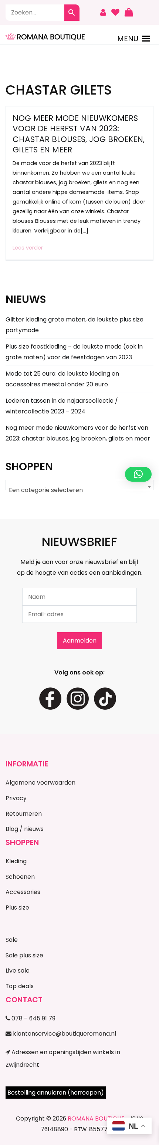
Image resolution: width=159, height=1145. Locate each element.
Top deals (20, 986)
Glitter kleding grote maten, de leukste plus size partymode (74, 324)
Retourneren (24, 813)
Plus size (17, 907)
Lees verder (28, 247)
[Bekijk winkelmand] (129, 12)
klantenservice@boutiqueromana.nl (63, 1033)
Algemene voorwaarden (40, 782)
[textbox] (79, 490)
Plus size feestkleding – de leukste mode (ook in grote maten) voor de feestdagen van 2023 (74, 352)
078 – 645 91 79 (32, 1018)
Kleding (16, 861)
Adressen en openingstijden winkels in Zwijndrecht (63, 1058)
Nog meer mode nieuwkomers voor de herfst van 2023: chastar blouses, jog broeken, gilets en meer (79, 133)
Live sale (18, 970)
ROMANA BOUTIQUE (96, 1118)
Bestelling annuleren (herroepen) (55, 1092)
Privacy (16, 798)
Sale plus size (24, 955)
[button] (127, 38)
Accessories (23, 892)
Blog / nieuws (25, 829)
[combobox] (79, 485)
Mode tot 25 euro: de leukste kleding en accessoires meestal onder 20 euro (62, 379)
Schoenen (20, 876)
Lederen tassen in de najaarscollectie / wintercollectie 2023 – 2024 (62, 406)
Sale (12, 940)
